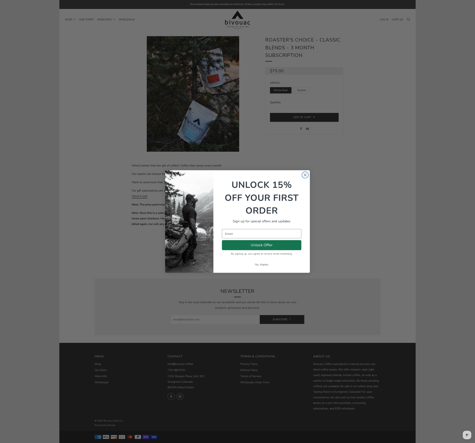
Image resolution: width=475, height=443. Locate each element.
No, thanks (261, 265)
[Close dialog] (305, 175)
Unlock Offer (262, 245)
